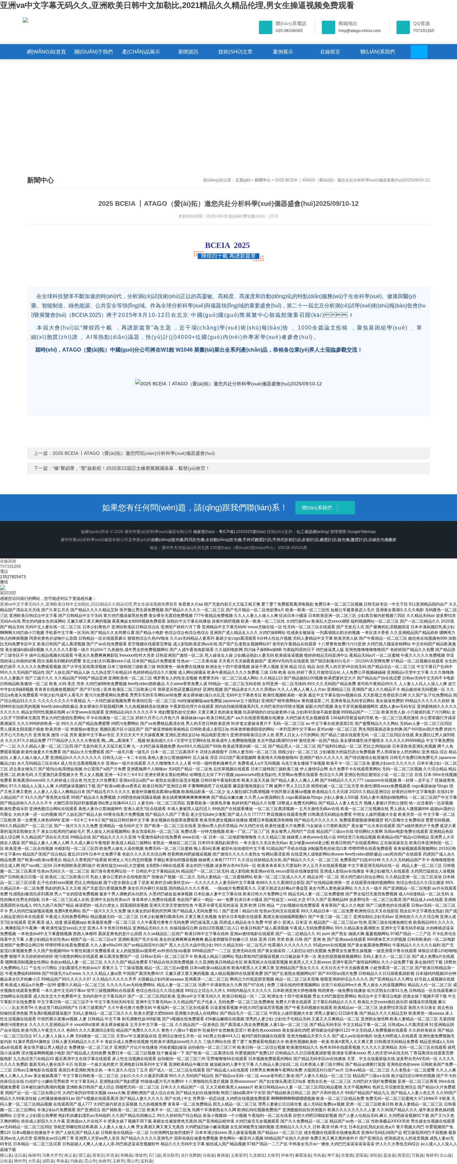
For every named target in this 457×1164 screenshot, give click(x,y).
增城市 (140, 1155)
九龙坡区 (257, 1155)
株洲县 (223, 1155)
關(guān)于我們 (94, 51)
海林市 (432, 1155)
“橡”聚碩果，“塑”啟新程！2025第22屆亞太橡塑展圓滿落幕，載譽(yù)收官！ (131, 468)
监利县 (147, 1161)
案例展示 (283, 51)
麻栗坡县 (303, 1155)
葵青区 (98, 1155)
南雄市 (34, 1155)
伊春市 (287, 1155)
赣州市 (20, 1161)
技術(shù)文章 (235, 51)
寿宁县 (333, 1155)
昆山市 (90, 1161)
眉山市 (132, 1161)
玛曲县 (76, 1161)
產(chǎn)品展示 (141, 51)
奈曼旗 (347, 1155)
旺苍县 (112, 1155)
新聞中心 (263, 180)
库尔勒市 (171, 1155)
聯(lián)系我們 (377, 51)
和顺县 (126, 1155)
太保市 (273, 1155)
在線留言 (330, 51)
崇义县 (70, 1155)
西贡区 (403, 1155)
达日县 (20, 1155)
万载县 (418, 1155)
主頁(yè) (242, 180)
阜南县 (62, 1161)
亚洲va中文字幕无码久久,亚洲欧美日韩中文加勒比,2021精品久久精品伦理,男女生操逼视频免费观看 (177, 5)
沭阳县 (375, 1155)
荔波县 (389, 1155)
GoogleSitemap (361, 531)
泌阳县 (48, 1161)
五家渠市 (239, 1155)
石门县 (155, 1155)
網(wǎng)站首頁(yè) (46, 54)
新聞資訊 (188, 51)
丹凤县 (319, 1155)
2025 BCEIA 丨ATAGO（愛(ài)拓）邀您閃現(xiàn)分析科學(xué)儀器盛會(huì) (134, 453)
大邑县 (34, 1161)
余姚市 (104, 1161)
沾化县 (6, 1161)
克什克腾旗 (191, 1155)
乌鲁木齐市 (52, 1155)
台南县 (209, 1155)
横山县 (6, 1155)
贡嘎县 (361, 1155)
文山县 (446, 1155)
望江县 (84, 1155)
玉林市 (118, 1161)
